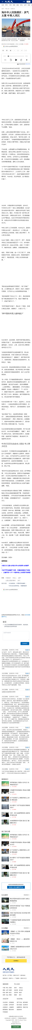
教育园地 (5, 1009)
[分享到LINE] (6, 51)
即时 (6, 5)
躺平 (19, 578)
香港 (29, 5)
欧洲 (20, 992)
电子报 (4, 975)
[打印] (18, 51)
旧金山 (21, 987)
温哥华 (16, 992)
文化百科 (5, 1002)
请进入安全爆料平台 (16, 887)
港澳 (10, 990)
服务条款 (22, 975)
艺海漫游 (5, 1012)
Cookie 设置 (16, 1026)
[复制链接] (14, 50)
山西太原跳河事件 (11, 580)
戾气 (19, 580)
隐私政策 (5, 978)
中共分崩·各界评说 (14, 585)
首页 (3, 5)
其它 (20, 995)
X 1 (5, 60)
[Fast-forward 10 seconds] (21, 60)
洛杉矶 (16, 990)
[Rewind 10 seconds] (11, 60)
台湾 (25, 5)
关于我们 (9, 975)
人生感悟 (5, 1004)
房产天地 (19, 1002)
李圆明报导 (24, 585)
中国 (10, 5)
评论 (21, 5)
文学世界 (11, 1004)
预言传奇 (11, 1009)
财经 (7, 992)
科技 (4, 992)
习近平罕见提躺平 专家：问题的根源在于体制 (16, 570)
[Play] (16, 60)
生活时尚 (25, 1004)
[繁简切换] (25, 51)
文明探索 (11, 1002)
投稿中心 (11, 978)
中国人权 (7, 8)
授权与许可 (16, 975)
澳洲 (15, 995)
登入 (28, 1)
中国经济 (8, 578)
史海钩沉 (5, 1007)
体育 (4, 995)
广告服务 (17, 978)
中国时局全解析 (20, 583)
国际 (17, 5)
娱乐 (10, 992)
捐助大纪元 (23, 978)
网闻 (10, 995)
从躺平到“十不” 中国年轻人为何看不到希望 (16, 572)
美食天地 (25, 1007)
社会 (7, 995)
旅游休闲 (19, 1009)
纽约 (15, 987)
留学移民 (25, 1002)
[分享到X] (10, 51)
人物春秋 (11, 1007)
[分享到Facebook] (3, 51)
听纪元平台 (28, 64)
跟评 (27, 649)
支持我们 (16, 960)
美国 (14, 5)
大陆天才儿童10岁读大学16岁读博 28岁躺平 (15, 565)
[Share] (11, 786)
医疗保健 (19, 1004)
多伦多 (21, 990)
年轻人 (14, 578)
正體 (24, 1)
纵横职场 (19, 1007)
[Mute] (27, 60)
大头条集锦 (12, 583)
